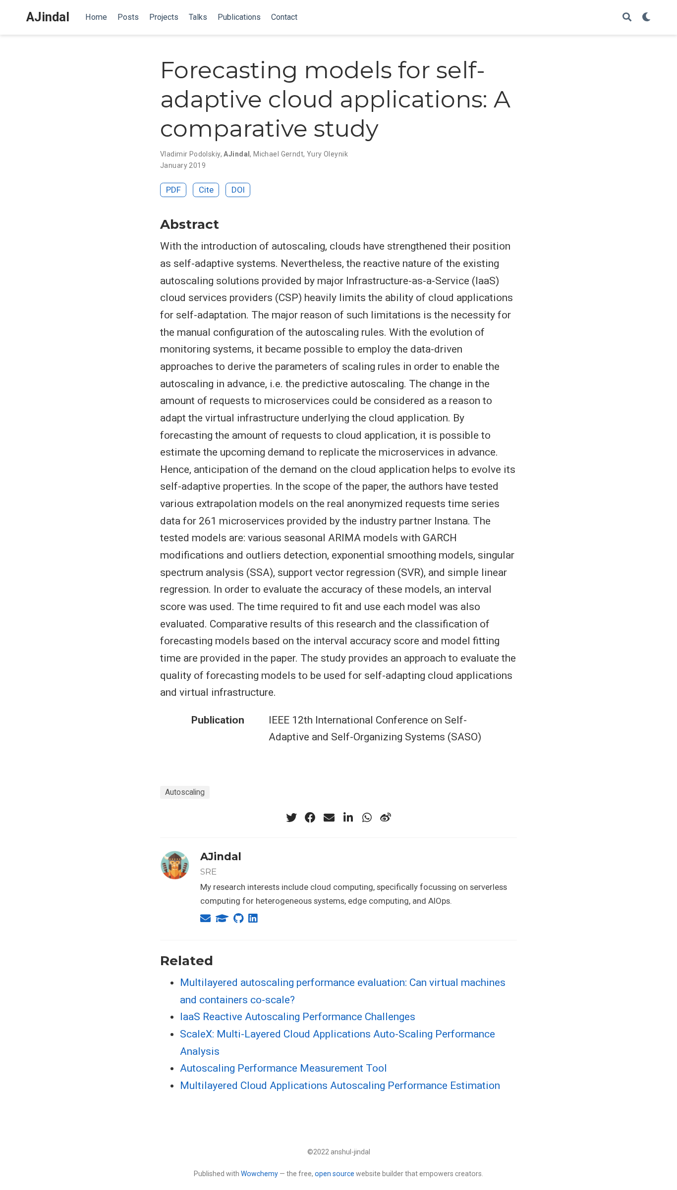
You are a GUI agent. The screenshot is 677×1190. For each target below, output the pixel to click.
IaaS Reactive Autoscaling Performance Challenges (297, 1017)
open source (334, 1174)
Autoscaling (185, 792)
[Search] (626, 17)
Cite (206, 190)
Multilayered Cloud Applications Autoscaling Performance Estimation (340, 1085)
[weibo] (385, 817)
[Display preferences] (646, 17)
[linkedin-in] (347, 817)
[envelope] (329, 817)
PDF (173, 190)
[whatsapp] (366, 817)
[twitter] (291, 817)
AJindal (47, 17)
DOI (238, 190)
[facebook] (310, 817)
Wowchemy (259, 1174)
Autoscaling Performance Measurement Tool (283, 1068)
